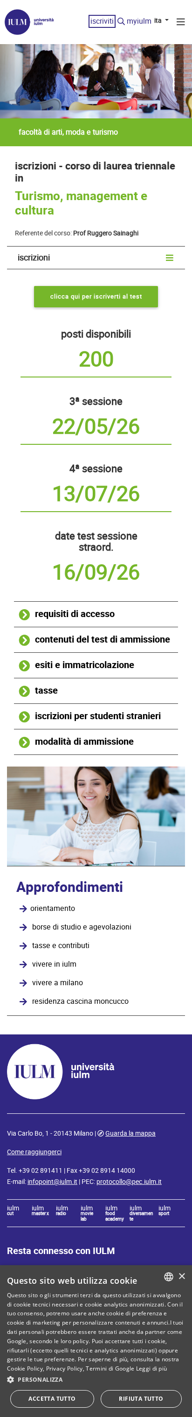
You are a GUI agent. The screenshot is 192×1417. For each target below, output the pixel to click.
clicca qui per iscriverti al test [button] (96, 296)
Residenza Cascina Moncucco (80, 1001)
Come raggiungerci (34, 1152)
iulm (13, 1210)
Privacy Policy (64, 1368)
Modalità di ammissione (84, 741)
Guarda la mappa (130, 1133)
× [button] (181, 1276)
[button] (96, 1379)
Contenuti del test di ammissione (102, 639)
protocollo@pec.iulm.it (129, 1181)
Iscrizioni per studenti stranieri (98, 716)
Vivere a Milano (57, 983)
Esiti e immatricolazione (84, 665)
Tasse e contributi (60, 945)
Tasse (46, 690)
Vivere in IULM (54, 964)
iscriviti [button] (102, 21)
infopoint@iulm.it (52, 1181)
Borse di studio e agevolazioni (81, 927)
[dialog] (96, 1341)
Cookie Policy (25, 1368)
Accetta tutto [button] (51, 1399)
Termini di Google (110, 1368)
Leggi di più (151, 1368)
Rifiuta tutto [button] (141, 1399)
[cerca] (121, 21)
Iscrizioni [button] (34, 257)
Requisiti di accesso (75, 614)
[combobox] (168, 1276)
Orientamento (52, 908)
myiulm (139, 21)
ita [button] (158, 20)
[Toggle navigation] (180, 23)
